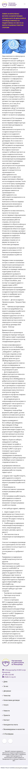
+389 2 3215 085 (9, 675)
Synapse (25, 768)
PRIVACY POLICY (5, 768)
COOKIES (12, 768)
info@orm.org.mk (10, 677)
